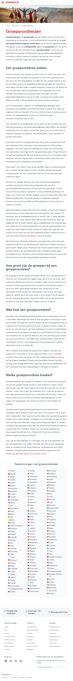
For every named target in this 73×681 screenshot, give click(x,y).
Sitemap (29, 677)
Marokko (33, 554)
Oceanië (7, 649)
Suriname (52, 534)
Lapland (32, 528)
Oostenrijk (52, 482)
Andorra (12, 482)
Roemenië (52, 505)
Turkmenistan (53, 565)
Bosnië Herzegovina (16, 525)
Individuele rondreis (33, 630)
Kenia (31, 516)
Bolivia (12, 523)
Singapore (52, 519)
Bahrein (12, 502)
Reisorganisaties (54, 636)
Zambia (51, 582)
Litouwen (33, 537)
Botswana (13, 528)
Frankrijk (13, 583)
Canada (12, 540)
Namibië (32, 577)
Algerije (12, 477)
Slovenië (51, 522)
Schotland (52, 511)
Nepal (32, 582)
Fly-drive (29, 633)
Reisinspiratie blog (55, 627)
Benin (12, 517)
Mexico (32, 560)
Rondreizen (52, 633)
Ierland (32, 496)
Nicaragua (33, 585)
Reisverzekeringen (55, 646)
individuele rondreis (34, 236)
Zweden (51, 593)
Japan (32, 508)
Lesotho (32, 531)
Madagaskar (34, 542)
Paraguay (52, 491)
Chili (11, 543)
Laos (31, 525)
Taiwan (51, 542)
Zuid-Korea (52, 590)
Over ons (5, 677)
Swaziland (52, 537)
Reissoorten (16, 25)
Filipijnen (13, 577)
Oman (51, 479)
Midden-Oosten (9, 646)
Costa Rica (13, 551)
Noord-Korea (34, 591)
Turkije (51, 562)
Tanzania (52, 545)
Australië (13, 497)
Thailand (52, 548)
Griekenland (33, 476)
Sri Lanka (52, 531)
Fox (44, 454)
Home (8, 25)
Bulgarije (13, 534)
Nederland (33, 580)
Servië (51, 516)
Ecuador (12, 563)
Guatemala (33, 482)
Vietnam (52, 579)
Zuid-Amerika (8, 643)
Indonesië (33, 502)
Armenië (12, 494)
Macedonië (33, 539)
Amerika (12, 480)
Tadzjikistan (53, 539)
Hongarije (33, 491)
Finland (12, 580)
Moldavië (33, 562)
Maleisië (32, 551)
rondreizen (57, 354)
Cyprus (12, 557)
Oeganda (52, 473)
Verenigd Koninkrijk (55, 571)
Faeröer (12, 574)
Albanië (12, 474)
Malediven (33, 548)
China (12, 546)
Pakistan (52, 485)
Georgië (32, 471)
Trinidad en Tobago (55, 557)
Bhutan (12, 520)
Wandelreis (30, 649)
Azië (5, 630)
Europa (6, 633)
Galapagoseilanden (16, 589)
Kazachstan (34, 514)
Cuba (12, 554)
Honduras (33, 488)
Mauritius (33, 557)
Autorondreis (31, 643)
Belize (12, 514)
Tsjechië (51, 560)
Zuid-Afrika (52, 588)
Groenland (33, 479)
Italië (31, 505)
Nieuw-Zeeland (35, 588)
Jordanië (32, 511)
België (12, 511)
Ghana (32, 473)
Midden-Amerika (9, 640)
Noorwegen (53, 471)
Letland (32, 534)
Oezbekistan (53, 476)
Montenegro (34, 568)
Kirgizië (32, 519)
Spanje (51, 528)
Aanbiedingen (53, 640)
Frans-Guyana (14, 586)
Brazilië (12, 531)
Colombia (13, 548)
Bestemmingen (54, 630)
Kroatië (32, 522)
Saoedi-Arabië (53, 508)
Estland (12, 571)
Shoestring (10, 454)
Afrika (6, 627)
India (31, 499)
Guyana (32, 485)
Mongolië (33, 565)
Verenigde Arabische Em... (55, 575)
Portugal (52, 499)
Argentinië (13, 491)
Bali (11, 505)
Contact (13, 677)
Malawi (32, 545)
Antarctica (13, 488)
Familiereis (30, 636)
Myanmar (33, 574)
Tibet (50, 551)
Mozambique (34, 571)
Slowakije (52, 525)
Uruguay (51, 568)
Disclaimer (21, 677)
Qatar (51, 502)
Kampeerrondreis (32, 646)
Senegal (51, 514)
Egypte (12, 566)
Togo (50, 554)
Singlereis (30, 640)
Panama (52, 488)
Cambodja (13, 537)
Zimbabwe (52, 585)
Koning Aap (35, 454)
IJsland (32, 494)
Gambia (12, 591)
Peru (50, 494)
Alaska (12, 471)
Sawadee (19, 454)
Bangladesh (14, 508)
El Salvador (14, 569)
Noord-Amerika (9, 636)
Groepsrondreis (31, 627)
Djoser (26, 454)
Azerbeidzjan (14, 500)
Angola (12, 485)
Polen (51, 496)
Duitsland (13, 560)
